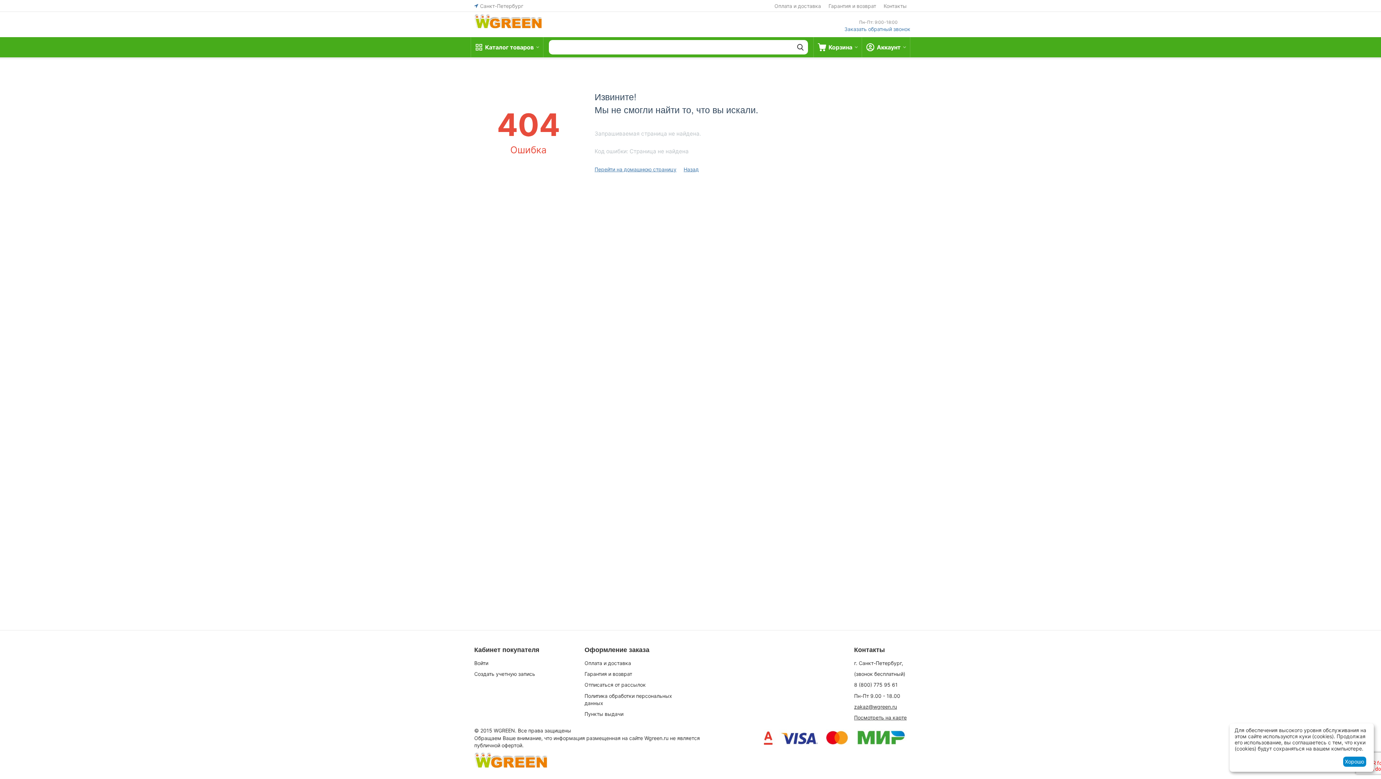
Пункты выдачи (604, 714)
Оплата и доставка (797, 6)
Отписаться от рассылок (615, 685)
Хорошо (1354, 761)
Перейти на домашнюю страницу (635, 169)
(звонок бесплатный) (879, 674)
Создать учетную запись (504, 674)
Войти (481, 663)
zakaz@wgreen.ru (875, 707)
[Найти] (800, 47)
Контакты (895, 6)
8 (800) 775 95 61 (876, 685)
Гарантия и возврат (852, 6)
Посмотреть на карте (880, 717)
